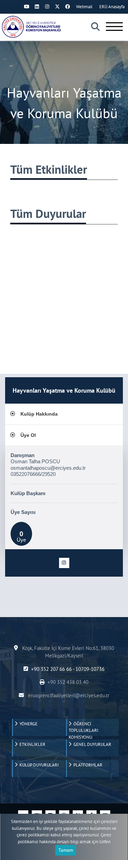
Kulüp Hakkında (39, 414)
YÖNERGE (27, 724)
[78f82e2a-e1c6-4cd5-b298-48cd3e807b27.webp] (32, 27)
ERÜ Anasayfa (112, 7)
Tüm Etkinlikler (48, 169)
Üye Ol (28, 435)
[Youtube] (26, 6)
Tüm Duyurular (48, 213)
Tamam (65, 850)
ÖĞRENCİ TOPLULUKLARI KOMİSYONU (83, 728)
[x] (57, 6)
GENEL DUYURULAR (91, 744)
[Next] (16, 6)
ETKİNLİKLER (31, 744)
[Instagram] (47, 6)
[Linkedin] (36, 6)
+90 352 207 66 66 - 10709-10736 (67, 669)
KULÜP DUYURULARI (38, 765)
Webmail (84, 7)
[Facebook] (67, 6)
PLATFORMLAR (86, 765)
